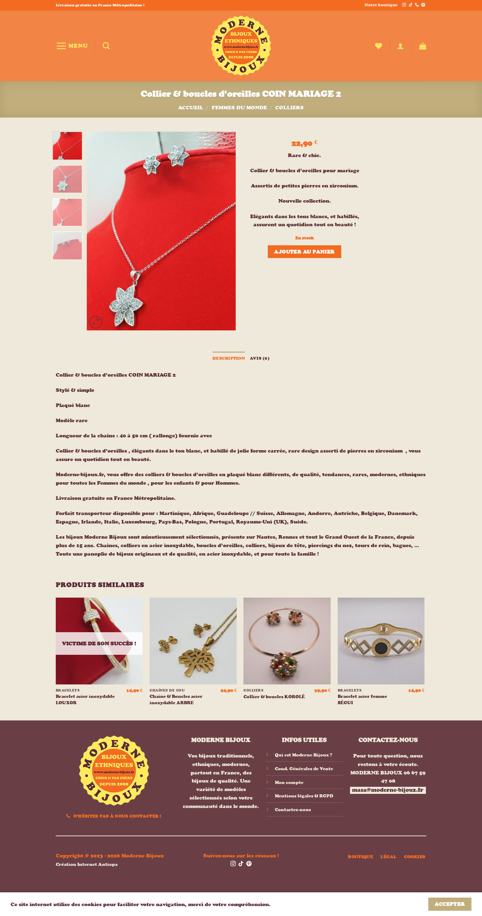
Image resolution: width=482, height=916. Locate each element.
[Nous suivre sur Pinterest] (423, 5)
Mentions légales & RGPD (304, 795)
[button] (72, 46)
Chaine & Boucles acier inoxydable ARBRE (176, 699)
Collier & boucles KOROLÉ (274, 696)
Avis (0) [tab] (260, 358)
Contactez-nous (293, 809)
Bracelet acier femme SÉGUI (362, 699)
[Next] (224, 231)
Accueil (190, 107)
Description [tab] (228, 358)
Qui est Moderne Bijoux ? (303, 755)
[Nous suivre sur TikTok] (410, 5)
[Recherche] (106, 46)
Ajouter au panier (304, 252)
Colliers (289, 107)
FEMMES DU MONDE (239, 107)
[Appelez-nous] (417, 5)
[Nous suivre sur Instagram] (404, 5)
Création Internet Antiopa (87, 864)
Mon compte (289, 782)
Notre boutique (380, 4)
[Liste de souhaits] (378, 46)
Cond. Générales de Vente (304, 768)
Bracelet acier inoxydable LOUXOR (85, 699)
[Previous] (98, 231)
